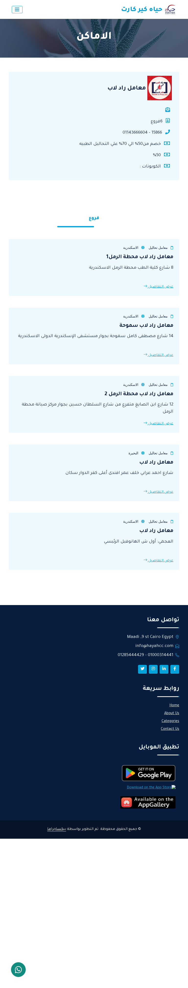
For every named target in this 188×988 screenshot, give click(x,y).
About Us (171, 714)
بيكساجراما (56, 829)
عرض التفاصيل (160, 287)
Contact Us (170, 729)
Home (174, 706)
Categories (170, 721)
